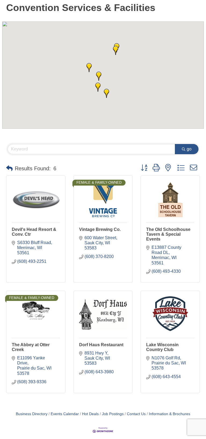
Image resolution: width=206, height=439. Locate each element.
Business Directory (31, 414)
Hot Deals (90, 414)
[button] (106, 93)
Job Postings (113, 414)
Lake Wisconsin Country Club (162, 347)
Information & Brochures (169, 414)
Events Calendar (65, 414)
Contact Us (136, 414)
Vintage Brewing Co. (100, 229)
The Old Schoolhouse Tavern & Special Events (168, 234)
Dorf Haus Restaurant (101, 344)
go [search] (189, 149)
